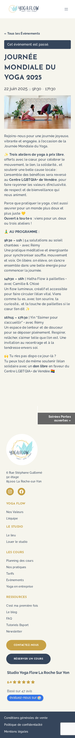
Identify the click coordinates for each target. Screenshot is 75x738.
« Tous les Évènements (22, 33)
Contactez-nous (26, 645)
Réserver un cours (28, 659)
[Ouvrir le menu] (66, 9)
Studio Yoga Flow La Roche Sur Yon (38, 672)
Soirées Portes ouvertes (60, 418)
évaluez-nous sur (23, 697)
